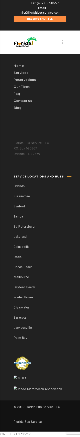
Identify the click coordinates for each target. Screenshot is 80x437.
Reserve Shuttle (40, 18)
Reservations (25, 80)
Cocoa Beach (23, 267)
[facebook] (34, 27)
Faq (17, 94)
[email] (46, 27)
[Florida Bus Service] (25, 42)
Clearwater (21, 307)
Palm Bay (20, 338)
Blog (17, 108)
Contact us (23, 101)
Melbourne (21, 277)
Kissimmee (22, 196)
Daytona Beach (24, 287)
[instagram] (40, 27)
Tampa (18, 216)
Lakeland (20, 237)
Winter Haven (23, 297)
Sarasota (20, 317)
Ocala (18, 257)
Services (21, 73)
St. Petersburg (24, 226)
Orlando (19, 186)
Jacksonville (23, 327)
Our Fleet (22, 87)
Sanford (19, 206)
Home (19, 66)
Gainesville (22, 247)
